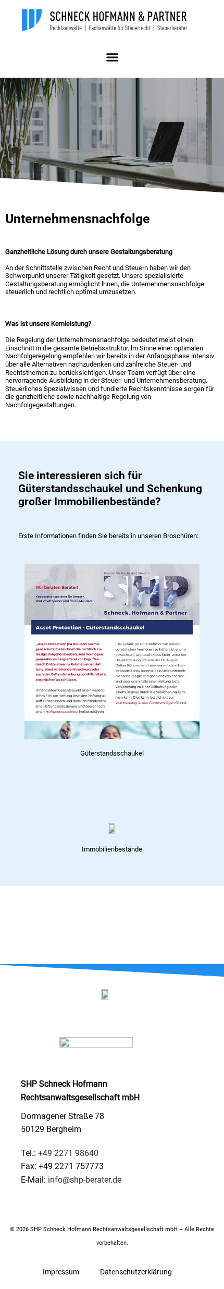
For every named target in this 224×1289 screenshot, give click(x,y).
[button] (112, 57)
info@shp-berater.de (84, 1180)
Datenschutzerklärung (136, 1272)
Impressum (61, 1272)
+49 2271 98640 (68, 1153)
